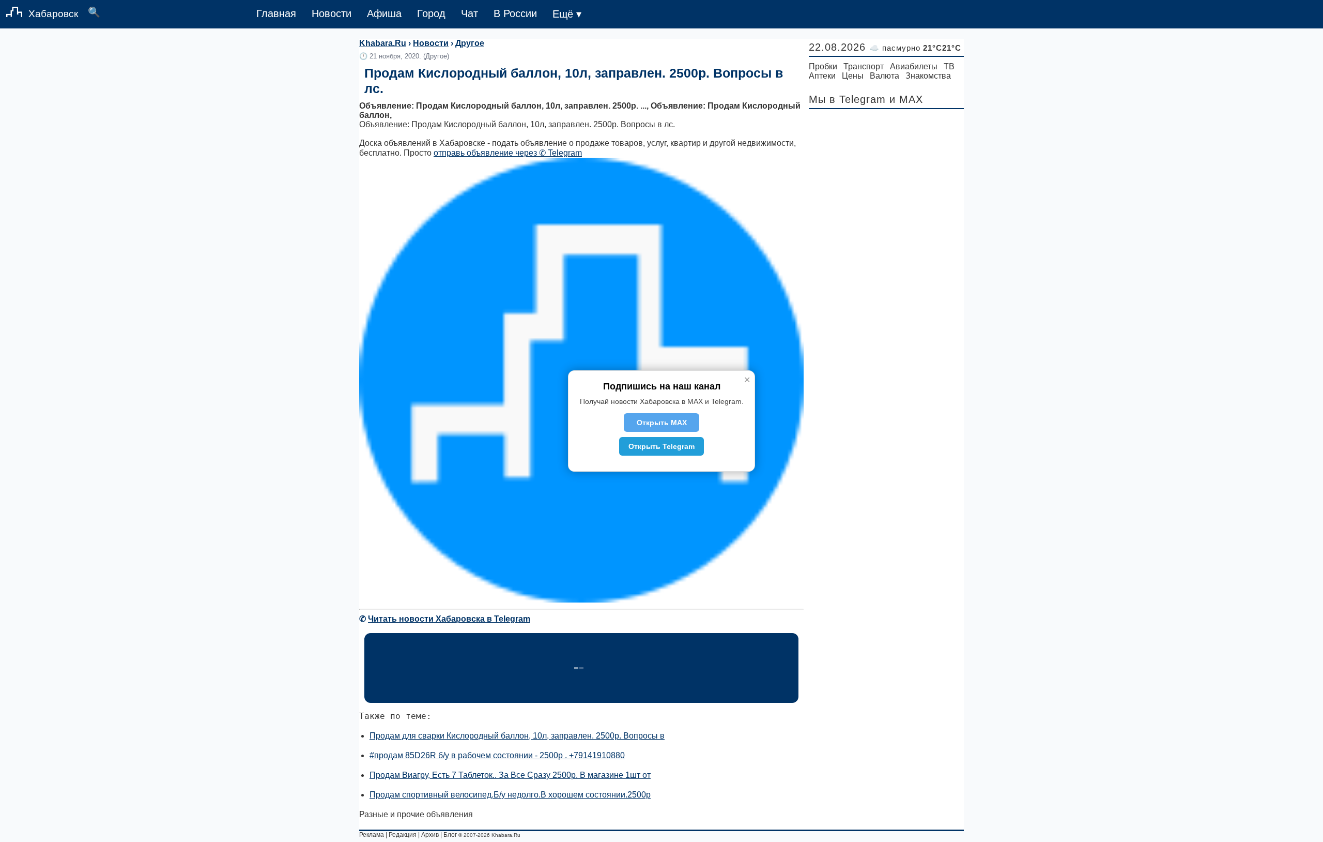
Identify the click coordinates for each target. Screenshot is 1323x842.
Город (431, 13)
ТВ (949, 66)
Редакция (403, 834)
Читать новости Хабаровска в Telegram (449, 618)
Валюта (884, 75)
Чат (469, 13)
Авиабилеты (913, 66)
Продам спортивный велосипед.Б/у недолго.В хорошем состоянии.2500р (510, 794)
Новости (331, 13)
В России (515, 13)
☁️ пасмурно (915, 47)
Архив (430, 834)
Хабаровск (53, 13)
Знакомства (928, 75)
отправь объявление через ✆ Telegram (508, 152)
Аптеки (822, 75)
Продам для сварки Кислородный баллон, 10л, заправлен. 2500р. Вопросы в (517, 735)
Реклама (371, 834)
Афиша (384, 13)
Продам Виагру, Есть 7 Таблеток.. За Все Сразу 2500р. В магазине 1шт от (510, 775)
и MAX (906, 99)
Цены (853, 75)
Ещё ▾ (566, 14)
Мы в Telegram (847, 99)
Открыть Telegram (661, 446)
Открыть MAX (662, 422)
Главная (276, 13)
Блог (450, 834)
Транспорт (863, 66)
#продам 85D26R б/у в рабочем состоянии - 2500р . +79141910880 (497, 755)
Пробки (823, 66)
